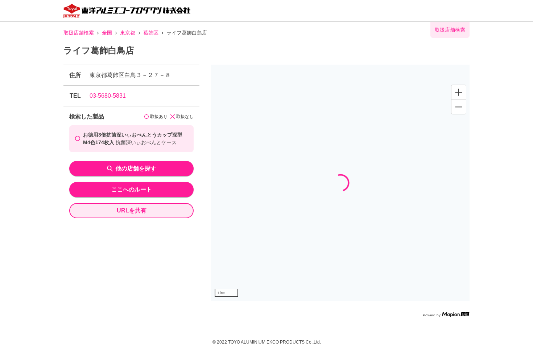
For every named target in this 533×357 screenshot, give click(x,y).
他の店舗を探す (136, 168)
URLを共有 (131, 210)
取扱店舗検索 (78, 33)
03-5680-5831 (108, 96)
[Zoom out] (458, 107)
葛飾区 (150, 33)
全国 (107, 33)
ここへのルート (131, 189)
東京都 (127, 33)
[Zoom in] (458, 92)
